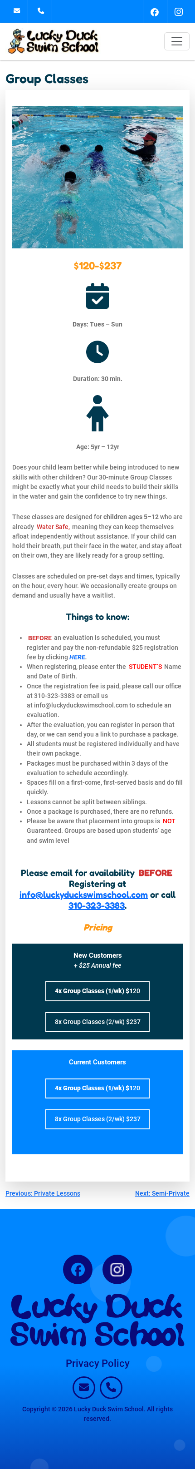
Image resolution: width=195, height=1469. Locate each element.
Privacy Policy (98, 1363)
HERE (77, 657)
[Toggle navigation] (177, 41)
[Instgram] (178, 11)
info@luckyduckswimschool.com (84, 894)
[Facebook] (154, 11)
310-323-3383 (96, 905)
